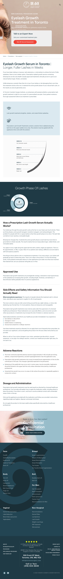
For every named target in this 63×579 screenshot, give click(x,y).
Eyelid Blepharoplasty (9, 457)
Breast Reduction (37, 463)
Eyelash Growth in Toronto (30, 56)
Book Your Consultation (34, 432)
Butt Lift (34, 480)
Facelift (5, 455)
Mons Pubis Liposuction (10, 517)
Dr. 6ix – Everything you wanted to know (54, 550)
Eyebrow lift (6, 460)
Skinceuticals (36, 527)
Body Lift (5, 480)
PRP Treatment (36, 524)
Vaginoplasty (7, 519)
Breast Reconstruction (38, 460)
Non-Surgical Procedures (10, 551)
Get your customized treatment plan (25, 37)
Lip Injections (36, 517)
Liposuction (6, 483)
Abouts (5, 544)
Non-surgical (19, 56)
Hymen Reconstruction (10, 511)
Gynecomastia (36, 494)
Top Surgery (35, 465)
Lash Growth (36, 519)
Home (4, 56)
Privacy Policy (56, 555)
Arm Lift (5, 478)
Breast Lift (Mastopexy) (38, 457)
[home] (31, 5)
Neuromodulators (37, 511)
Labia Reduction (8, 514)
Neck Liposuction (37, 496)
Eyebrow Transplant (9, 463)
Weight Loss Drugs (37, 522)
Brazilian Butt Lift (37, 478)
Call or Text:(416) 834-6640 (31, 565)
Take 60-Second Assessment (25, 42)
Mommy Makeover (8, 485)
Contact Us (57, 546)
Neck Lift (5, 465)
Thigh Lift (6, 490)
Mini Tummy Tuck (8, 488)
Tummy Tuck (6, 493)
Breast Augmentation (38, 455)
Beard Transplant (37, 491)
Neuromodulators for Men (39, 501)
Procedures (11, 56)
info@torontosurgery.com (31, 560)
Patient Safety (56, 544)
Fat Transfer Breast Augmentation (42, 468)
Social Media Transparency (53, 552)
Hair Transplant (36, 489)
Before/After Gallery (8, 546)
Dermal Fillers (36, 514)
